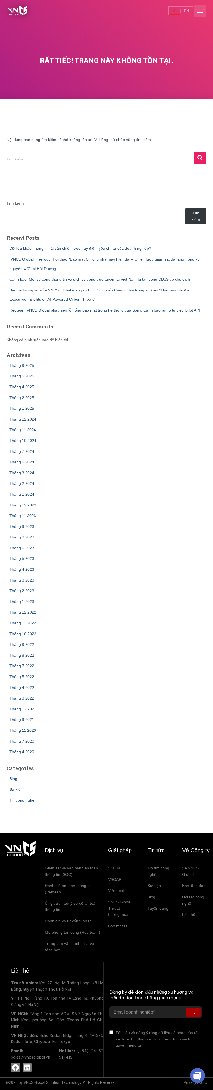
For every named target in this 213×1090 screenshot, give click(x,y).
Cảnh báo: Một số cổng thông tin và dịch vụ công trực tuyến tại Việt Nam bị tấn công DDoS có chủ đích (99, 279)
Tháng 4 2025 (21, 387)
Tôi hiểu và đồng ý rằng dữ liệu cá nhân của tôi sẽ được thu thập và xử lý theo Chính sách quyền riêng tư (157, 1038)
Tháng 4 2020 (21, 752)
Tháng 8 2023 (21, 537)
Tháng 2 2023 (21, 591)
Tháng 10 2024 (22, 440)
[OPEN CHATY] (197, 1075)
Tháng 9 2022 (21, 644)
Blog (13, 779)
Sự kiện (16, 789)
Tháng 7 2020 (21, 741)
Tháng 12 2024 (22, 419)
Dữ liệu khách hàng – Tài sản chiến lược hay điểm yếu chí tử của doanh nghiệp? (80, 248)
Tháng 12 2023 (22, 505)
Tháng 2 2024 (21, 483)
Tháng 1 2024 (21, 494)
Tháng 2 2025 (21, 398)
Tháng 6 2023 (21, 548)
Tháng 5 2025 (21, 376)
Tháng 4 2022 (21, 687)
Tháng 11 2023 (22, 515)
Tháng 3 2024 (21, 473)
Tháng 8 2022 (21, 655)
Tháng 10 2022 (22, 634)
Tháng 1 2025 (21, 408)
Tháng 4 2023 (21, 569)
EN (186, 10)
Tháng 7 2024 (21, 451)
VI (175, 10)
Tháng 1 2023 (21, 601)
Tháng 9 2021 (21, 719)
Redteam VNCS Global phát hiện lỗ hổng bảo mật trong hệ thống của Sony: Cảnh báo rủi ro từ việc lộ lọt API (104, 310)
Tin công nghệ (21, 800)
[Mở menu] (200, 11)
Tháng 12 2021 (22, 709)
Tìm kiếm (15, 203)
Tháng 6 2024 (21, 462)
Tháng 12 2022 (22, 612)
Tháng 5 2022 (21, 676)
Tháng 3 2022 (21, 698)
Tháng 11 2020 (22, 730)
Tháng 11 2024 (22, 429)
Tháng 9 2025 (21, 365)
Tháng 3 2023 (21, 580)
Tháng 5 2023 (21, 558)
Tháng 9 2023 (21, 526)
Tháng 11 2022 (22, 623)
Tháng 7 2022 (21, 666)
